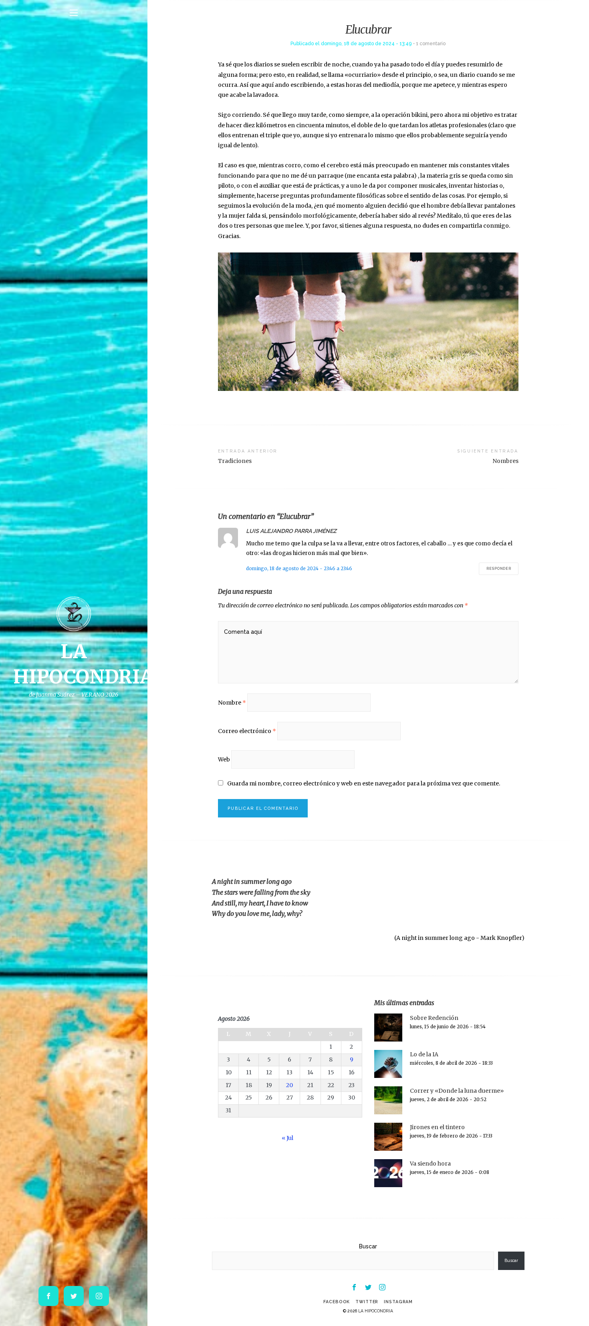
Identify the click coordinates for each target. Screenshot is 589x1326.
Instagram (398, 1301)
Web (224, 759)
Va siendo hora (430, 1163)
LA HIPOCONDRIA (375, 1310)
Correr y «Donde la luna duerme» (457, 1090)
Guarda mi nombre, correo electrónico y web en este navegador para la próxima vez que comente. (363, 783)
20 (289, 1085)
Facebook (336, 1301)
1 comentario (431, 43)
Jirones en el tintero (437, 1127)
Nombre (232, 702)
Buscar (368, 1246)
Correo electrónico (247, 731)
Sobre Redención (434, 1018)
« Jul (287, 1138)
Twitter (366, 1301)
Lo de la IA (424, 1054)
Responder (498, 569)
